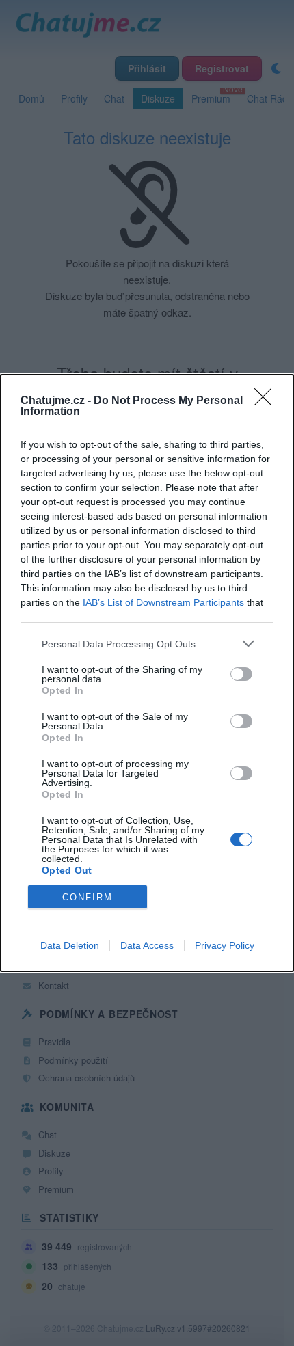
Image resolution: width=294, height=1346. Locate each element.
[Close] (267, 401)
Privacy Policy (224, 945)
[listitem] (147, 643)
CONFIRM (87, 897)
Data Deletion (69, 945)
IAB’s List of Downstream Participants (163, 602)
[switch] (241, 674)
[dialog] (147, 673)
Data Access (147, 945)
